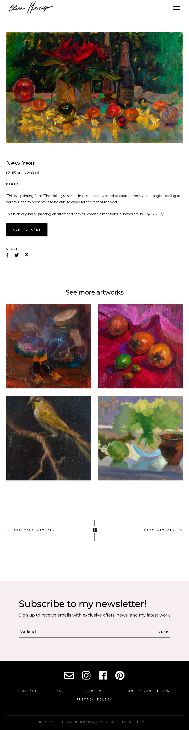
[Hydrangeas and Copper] (140, 438)
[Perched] (48, 438)
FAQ (60, 691)
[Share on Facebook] (7, 256)
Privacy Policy (95, 699)
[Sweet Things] (48, 346)
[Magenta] (140, 346)
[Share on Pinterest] (27, 256)
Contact (28, 691)
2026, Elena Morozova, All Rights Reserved (94, 722)
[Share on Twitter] (17, 256)
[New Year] (94, 87)
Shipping (93, 691)
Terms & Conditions (146, 691)
